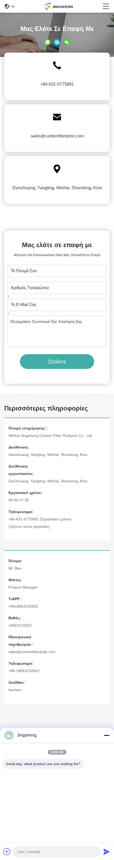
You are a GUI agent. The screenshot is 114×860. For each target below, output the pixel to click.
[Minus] (106, 735)
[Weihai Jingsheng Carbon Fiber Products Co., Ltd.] (59, 6)
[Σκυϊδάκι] (57, 42)
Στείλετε (57, 361)
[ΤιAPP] (47, 42)
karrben (14, 690)
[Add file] (7, 851)
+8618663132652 (23, 606)
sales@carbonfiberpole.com (57, 136)
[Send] (106, 851)
